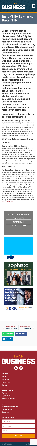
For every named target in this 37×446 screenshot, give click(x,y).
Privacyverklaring (7, 409)
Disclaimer (5, 412)
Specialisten (6, 382)
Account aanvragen (8, 399)
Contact (4, 385)
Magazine (5, 379)
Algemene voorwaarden (10, 406)
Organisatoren (6, 396)
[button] (33, 6)
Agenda (4, 393)
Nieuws (4, 377)
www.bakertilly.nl (7, 202)
